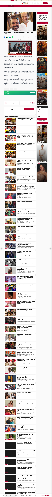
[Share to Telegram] (9, 37)
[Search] (42, 3)
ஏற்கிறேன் (47, 495)
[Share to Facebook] (4, 37)
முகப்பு (5, 11)
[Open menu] (48, 3)
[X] (34, 3)
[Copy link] (14, 37)
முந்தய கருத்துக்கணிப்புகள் (41, 120)
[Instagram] (37, 3)
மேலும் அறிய (43, 495)
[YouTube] (35, 3)
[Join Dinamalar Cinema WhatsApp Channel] (38, 3)
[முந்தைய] (1, 248)
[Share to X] (6, 37)
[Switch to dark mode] (40, 3)
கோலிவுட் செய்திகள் (9, 11)
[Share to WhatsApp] (7, 37)
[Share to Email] (10, 37)
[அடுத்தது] (50, 248)
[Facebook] (32, 3)
